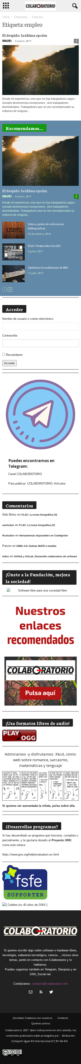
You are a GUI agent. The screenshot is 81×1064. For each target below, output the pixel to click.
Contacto (62, 1018)
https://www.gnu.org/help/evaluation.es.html (30, 854)
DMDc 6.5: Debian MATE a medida (36, 546)
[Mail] (30, 992)
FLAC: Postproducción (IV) (44, 245)
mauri (6, 41)
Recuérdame (14, 354)
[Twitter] (51, 992)
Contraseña (9, 335)
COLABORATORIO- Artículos (46, 483)
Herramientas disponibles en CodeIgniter (43, 535)
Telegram (50, 969)
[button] (74, 6)
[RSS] (41, 992)
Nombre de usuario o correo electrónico (27, 318)
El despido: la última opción (24, 35)
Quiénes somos (40, 1023)
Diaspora (64, 969)
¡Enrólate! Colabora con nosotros (32, 1018)
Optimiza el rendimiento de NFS (48, 267)
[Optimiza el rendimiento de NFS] (13, 273)
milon (5, 556)
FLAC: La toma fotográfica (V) (39, 514)
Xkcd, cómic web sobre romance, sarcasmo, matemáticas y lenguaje (44, 759)
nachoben (8, 525)
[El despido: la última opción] (40, 70)
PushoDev (8, 535)
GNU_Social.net (40, 974)
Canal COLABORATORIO (25, 474)
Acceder (9, 363)
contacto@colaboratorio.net (50, 983)
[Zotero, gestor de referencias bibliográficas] (13, 230)
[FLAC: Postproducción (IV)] (13, 251)
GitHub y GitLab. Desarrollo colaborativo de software (45, 556)
